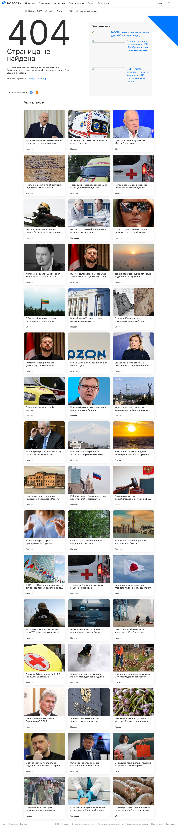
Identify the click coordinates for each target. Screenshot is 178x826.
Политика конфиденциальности (110, 824)
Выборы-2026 (35, 11)
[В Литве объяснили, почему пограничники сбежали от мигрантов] (44, 309)
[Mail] (4, 3)
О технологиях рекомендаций (83, 824)
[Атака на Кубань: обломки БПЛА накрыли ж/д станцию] (44, 664)
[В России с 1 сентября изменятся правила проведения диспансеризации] (89, 220)
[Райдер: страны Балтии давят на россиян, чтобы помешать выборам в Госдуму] (89, 487)
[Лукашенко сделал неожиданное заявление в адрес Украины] (44, 131)
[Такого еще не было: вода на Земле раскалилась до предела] (133, 442)
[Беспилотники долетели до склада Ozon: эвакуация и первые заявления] (44, 220)
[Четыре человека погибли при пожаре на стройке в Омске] (89, 620)
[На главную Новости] (13, 3)
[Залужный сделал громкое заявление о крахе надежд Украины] (89, 753)
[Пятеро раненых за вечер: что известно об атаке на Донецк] (133, 175)
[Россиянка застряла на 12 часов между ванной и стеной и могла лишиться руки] (89, 798)
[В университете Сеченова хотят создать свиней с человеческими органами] (133, 798)
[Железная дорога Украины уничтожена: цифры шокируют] (133, 398)
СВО (71, 11)
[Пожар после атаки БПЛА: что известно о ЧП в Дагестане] (133, 620)
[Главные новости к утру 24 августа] (44, 398)
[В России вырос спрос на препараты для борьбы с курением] (44, 531)
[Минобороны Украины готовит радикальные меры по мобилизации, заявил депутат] (89, 309)
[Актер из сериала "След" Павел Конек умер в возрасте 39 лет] (44, 264)
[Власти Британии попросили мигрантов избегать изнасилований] (133, 531)
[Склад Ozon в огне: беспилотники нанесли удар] (89, 353)
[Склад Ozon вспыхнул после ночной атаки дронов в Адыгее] (89, 664)
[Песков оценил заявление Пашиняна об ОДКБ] (44, 709)
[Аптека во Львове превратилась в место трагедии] (89, 131)
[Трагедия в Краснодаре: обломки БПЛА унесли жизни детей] (89, 175)
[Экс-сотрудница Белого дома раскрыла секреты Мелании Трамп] (133, 220)
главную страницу (37, 78)
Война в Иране (55, 11)
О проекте (65, 824)
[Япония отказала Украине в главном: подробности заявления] (133, 575)
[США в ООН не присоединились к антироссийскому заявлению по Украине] (44, 575)
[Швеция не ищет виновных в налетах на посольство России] (44, 487)
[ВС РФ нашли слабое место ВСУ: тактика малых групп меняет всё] (89, 264)
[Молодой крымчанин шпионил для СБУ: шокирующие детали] (44, 620)
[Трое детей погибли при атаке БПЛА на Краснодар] (89, 575)
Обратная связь (157, 824)
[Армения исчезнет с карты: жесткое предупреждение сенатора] (89, 709)
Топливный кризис (88, 11)
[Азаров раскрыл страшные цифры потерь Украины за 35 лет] (44, 442)
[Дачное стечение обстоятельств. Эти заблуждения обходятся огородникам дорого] (133, 664)
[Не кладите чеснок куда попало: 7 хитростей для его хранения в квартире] (133, 709)
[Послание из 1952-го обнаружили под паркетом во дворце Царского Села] (44, 175)
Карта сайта (170, 824)
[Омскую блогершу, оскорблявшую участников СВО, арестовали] (133, 487)
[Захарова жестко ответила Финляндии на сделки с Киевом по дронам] (133, 353)
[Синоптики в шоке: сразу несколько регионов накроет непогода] (44, 798)
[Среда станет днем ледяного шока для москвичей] (89, 531)
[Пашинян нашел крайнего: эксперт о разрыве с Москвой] (89, 442)
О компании (13, 824)
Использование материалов (137, 824)
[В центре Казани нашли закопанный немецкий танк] (133, 309)
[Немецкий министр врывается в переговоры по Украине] (89, 398)
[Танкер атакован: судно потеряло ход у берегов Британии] (133, 264)
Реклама (23, 824)
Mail (4, 824)
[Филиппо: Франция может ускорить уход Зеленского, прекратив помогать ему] (44, 353)
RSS (57, 824)
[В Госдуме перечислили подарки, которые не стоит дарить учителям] (133, 753)
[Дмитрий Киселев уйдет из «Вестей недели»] (133, 131)
